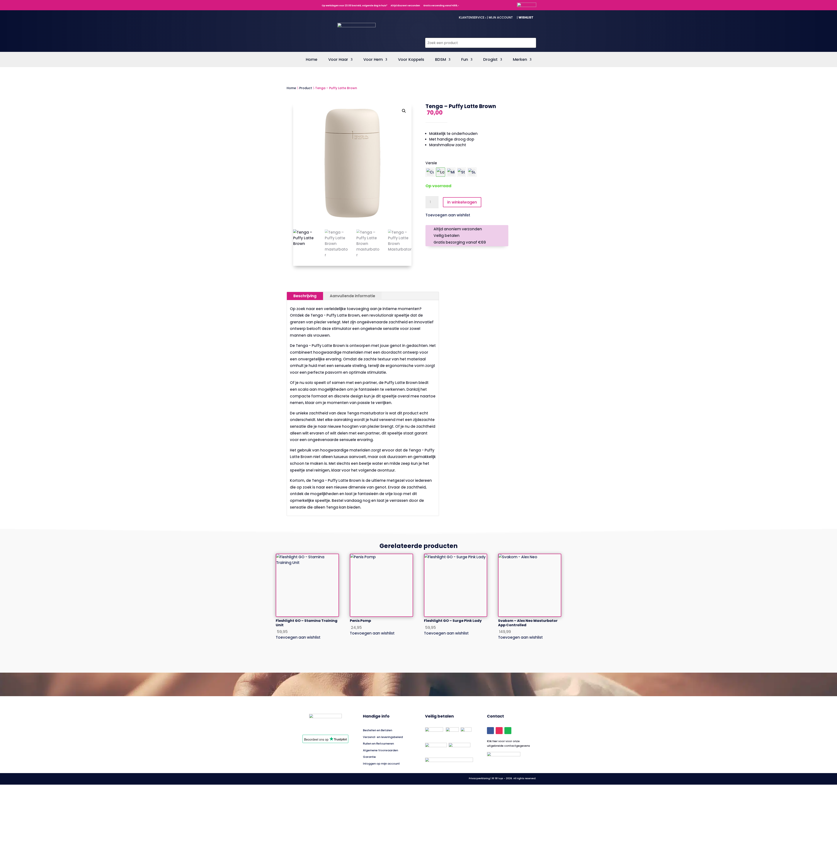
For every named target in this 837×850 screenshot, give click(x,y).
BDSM (440, 60)
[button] (404, 111)
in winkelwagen (462, 202)
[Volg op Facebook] (490, 730)
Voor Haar (338, 60)
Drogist (490, 60)
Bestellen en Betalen (377, 730)
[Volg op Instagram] (499, 730)
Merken (520, 60)
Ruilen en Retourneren (378, 743)
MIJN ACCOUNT (502, 17)
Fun (464, 60)
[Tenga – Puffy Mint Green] (451, 172)
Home (311, 60)
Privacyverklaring (480, 778)
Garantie (369, 757)
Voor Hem (373, 60)
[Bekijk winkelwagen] (529, 33)
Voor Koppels (411, 60)
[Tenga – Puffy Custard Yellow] (430, 172)
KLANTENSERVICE (472, 17)
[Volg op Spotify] (507, 730)
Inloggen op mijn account (381, 764)
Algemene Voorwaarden (380, 750)
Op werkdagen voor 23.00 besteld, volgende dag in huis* (353, 5)
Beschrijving (304, 296)
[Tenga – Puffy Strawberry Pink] (461, 172)
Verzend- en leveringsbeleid (383, 737)
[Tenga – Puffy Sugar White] (472, 172)
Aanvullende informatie (352, 296)
